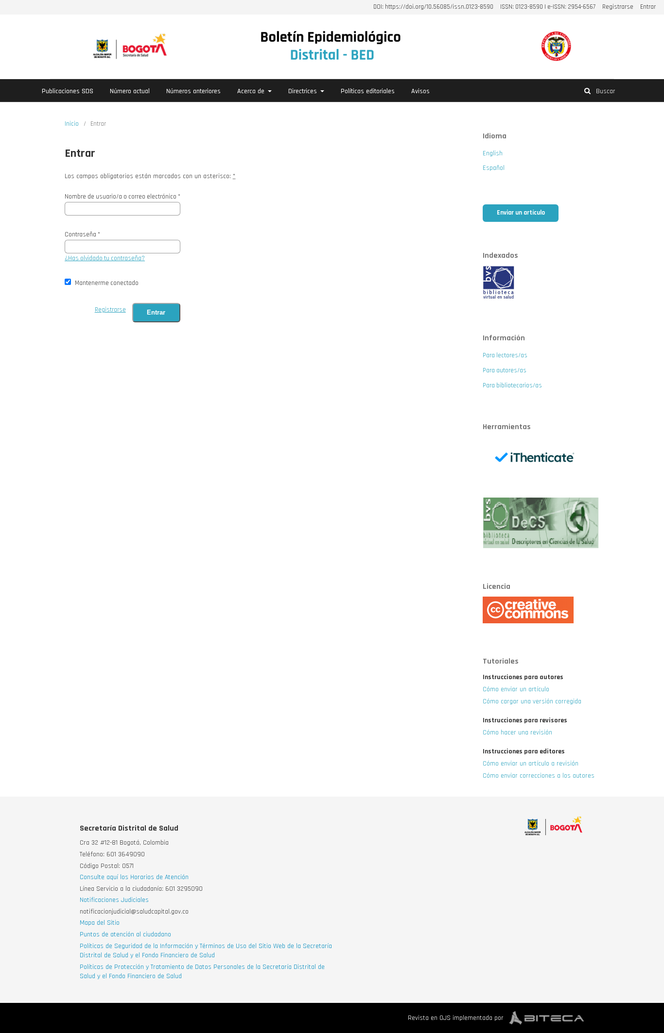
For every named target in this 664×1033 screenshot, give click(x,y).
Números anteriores (193, 91)
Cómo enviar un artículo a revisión (530, 763)
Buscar (604, 91)
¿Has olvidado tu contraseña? (105, 258)
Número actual (130, 91)
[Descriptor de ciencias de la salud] (541, 546)
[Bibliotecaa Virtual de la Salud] (499, 298)
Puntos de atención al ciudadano (125, 934)
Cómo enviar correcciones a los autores (538, 775)
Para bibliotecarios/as (512, 386)
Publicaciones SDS (67, 91)
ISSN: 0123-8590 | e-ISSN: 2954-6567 (547, 7)
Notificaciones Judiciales (114, 900)
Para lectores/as (505, 355)
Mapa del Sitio (100, 922)
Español (494, 168)
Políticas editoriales (368, 91)
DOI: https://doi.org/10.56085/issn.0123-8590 (433, 7)
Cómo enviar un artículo (516, 689)
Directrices (303, 91)
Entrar (648, 7)
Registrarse (617, 7)
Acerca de (251, 91)
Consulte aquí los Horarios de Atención (134, 877)
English (493, 153)
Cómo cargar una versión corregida (532, 701)
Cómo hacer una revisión (517, 732)
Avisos (420, 91)
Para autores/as (504, 371)
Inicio (72, 124)
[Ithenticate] (541, 484)
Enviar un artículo (521, 213)
